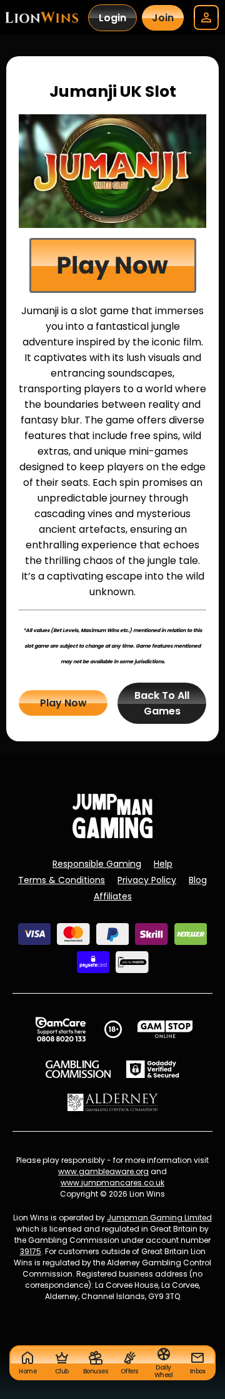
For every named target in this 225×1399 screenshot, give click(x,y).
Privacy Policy (147, 880)
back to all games (161, 703)
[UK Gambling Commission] (78, 1069)
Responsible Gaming (96, 864)
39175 (30, 1251)
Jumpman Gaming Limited (159, 1217)
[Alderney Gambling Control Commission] (113, 1102)
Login (112, 18)
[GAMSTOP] (165, 1029)
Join (163, 18)
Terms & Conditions (61, 880)
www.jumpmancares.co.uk (112, 1182)
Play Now (63, 703)
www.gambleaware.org (103, 1171)
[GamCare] (60, 1029)
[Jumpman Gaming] (112, 835)
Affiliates (113, 896)
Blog (198, 880)
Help (163, 864)
